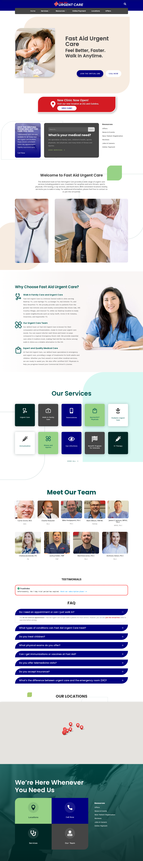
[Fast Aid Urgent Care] (68, 4)
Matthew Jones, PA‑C (86, 556)
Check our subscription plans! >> (73, 591)
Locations (95, 11)
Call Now (21, 153)
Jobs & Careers (108, 143)
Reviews (105, 140)
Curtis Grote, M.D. (25, 520)
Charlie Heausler (48, 520)
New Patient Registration (112, 136)
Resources (60, 11)
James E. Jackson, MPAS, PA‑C (118, 521)
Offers (108, 11)
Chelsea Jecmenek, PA (28, 556)
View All (71, 461)
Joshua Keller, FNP (57, 556)
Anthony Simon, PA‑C (115, 556)
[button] (68, 731)
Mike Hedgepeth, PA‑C (71, 520)
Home (32, 11)
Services (44, 11)
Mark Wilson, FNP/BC (95, 520)
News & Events (108, 132)
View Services (55, 150)
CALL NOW (113, 73)
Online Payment (79, 11)
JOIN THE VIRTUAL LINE (90, 73)
